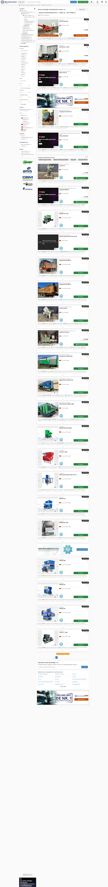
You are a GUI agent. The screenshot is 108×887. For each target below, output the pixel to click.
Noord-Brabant (26, 122)
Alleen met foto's (25, 151)
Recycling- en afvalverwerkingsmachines (28, 11)
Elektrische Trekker (59, 674)
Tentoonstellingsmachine (27, 137)
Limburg (25, 121)
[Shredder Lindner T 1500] (48, 638)
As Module (40, 676)
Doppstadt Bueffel (82, 159)
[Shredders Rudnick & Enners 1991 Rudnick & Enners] (48, 338)
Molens (25, 31)
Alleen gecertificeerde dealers (27, 155)
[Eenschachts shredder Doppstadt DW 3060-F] (48, 266)
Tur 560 (74, 676)
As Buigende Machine (43, 674)
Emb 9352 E (57, 676)
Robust (23, 69)
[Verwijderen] (57, 12)
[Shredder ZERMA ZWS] (48, 566)
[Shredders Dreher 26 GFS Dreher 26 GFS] (48, 314)
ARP (22, 71)
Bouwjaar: (22, 90)
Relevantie (82, 9)
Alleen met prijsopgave (26, 88)
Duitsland (26, 124)
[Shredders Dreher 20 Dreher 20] (48, 171)
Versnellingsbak (76, 684)
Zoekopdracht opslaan (63, 654)
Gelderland (26, 119)
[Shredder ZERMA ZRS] (48, 614)
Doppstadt (24, 53)
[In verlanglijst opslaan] (87, 73)
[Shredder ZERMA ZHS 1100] (48, 219)
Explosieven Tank (59, 684)
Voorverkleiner (28, 24)
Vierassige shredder (29, 22)
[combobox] (27, 115)
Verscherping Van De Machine (79, 679)
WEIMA (23, 56)
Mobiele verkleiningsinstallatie (29, 20)
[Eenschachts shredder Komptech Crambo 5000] (48, 362)
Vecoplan (24, 54)
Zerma (23, 59)
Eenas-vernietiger (29, 15)
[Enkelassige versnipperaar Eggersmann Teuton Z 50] (48, 386)
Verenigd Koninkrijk (28, 127)
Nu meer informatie (82, 549)
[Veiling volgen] (87, 21)
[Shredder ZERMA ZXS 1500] (48, 528)
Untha (23, 66)
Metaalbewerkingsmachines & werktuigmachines (27, 35)
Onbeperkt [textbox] (24, 115)
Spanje (25, 129)
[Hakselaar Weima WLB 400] (48, 27)
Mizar (23, 67)
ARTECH (23, 72)
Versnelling (75, 681)
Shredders (26, 13)
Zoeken (74, 2)
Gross (23, 76)
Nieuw (23, 135)
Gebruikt (24, 139)
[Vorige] (38, 27)
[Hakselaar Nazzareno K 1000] (48, 53)
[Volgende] (57, 27)
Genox (23, 61)
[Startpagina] (19, 5)
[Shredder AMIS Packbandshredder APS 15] (48, 480)
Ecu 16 (39, 679)
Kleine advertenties (26, 144)
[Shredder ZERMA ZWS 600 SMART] (48, 433)
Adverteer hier (28, 875)
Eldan (23, 74)
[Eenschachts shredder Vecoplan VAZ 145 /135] (48, 117)
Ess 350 (57, 679)
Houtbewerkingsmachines (28, 40)
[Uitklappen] (63, 42)
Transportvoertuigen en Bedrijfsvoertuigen (26, 38)
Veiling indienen (81, 102)
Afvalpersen (26, 27)
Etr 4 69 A (57, 681)
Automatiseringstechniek (27, 42)
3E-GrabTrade (24, 63)
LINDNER (24, 58)
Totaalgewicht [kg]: (24, 94)
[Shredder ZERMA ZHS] (48, 504)
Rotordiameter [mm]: (24, 99)
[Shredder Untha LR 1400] (48, 457)
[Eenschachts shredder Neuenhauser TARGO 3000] (48, 410)
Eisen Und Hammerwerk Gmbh (45, 681)
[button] (106, 2)
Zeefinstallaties (27, 28)
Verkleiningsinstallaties (29, 30)
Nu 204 (74, 674)
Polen (25, 126)
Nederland (24, 110)
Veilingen (23, 146)
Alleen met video (25, 153)
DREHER (23, 64)
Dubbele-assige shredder (29, 17)
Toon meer (63, 686)
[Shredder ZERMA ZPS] (48, 590)
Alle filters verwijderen (44, 15)
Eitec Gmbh (40, 684)
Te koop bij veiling (81, 35)
